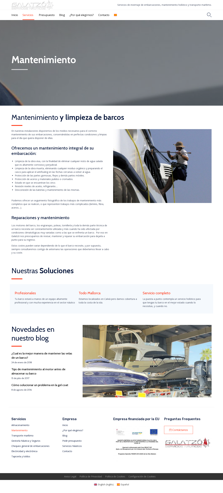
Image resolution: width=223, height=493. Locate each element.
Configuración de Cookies (142, 476)
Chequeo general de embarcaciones (30, 446)
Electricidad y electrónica (24, 451)
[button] (178, 430)
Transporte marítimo (22, 435)
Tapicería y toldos (20, 456)
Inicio (14, 15)
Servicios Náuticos (72, 446)
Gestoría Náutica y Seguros (25, 440)
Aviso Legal (70, 476)
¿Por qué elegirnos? (82, 15)
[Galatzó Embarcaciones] (32, 5)
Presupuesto (47, 15)
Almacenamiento (20, 425)
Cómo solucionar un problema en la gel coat (39, 385)
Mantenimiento (19, 430)
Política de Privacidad (91, 476)
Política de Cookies (115, 476)
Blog (62, 15)
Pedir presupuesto (72, 440)
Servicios (28, 15)
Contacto (103, 15)
